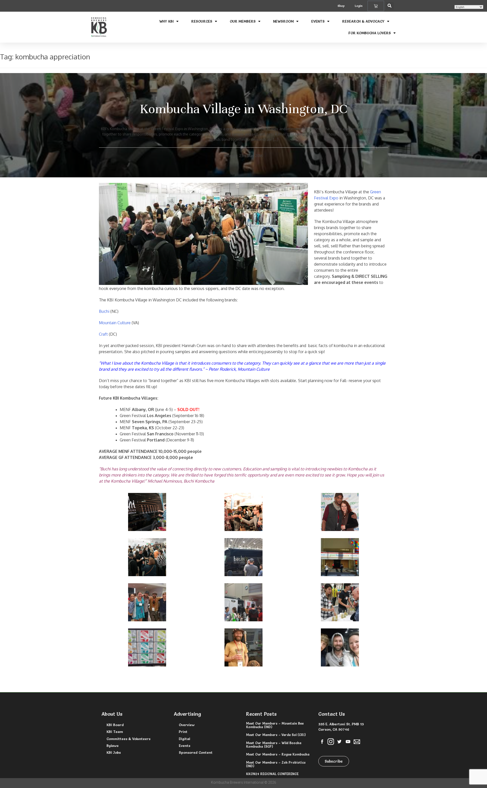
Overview (187, 725)
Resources (201, 21)
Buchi (104, 311)
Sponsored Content (196, 752)
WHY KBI (166, 21)
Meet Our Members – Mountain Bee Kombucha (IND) (275, 725)
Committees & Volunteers (128, 738)
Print (183, 731)
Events (318, 21)
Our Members (243, 21)
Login (358, 6)
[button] (390, 6)
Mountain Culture (115, 322)
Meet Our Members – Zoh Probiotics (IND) (276, 764)
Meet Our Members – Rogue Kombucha (277, 754)
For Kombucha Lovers (370, 33)
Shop (341, 6)
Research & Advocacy (363, 21)
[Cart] (376, 6)
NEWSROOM (283, 21)
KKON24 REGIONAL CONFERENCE (272, 774)
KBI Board (115, 725)
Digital (184, 738)
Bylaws (112, 745)
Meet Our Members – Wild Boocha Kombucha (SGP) (273, 744)
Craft (103, 334)
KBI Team (115, 731)
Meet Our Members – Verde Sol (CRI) (276, 735)
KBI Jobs (114, 752)
